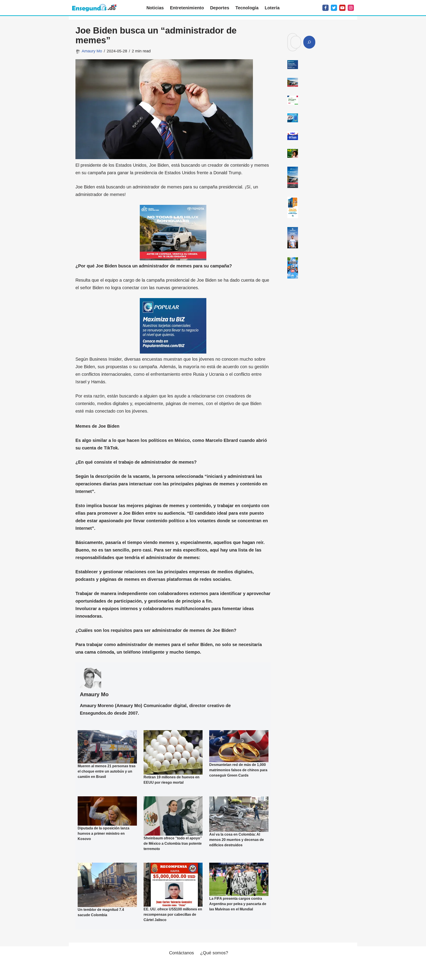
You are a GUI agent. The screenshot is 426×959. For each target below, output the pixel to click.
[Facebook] (325, 8)
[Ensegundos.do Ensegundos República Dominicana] (94, 7)
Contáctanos (181, 952)
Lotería (272, 7)
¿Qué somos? (214, 952)
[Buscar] (309, 42)
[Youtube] (342, 8)
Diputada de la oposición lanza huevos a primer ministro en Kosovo (103, 833)
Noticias (155, 7)
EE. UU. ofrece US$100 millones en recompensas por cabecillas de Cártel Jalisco (173, 914)
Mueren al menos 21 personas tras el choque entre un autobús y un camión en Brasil (107, 771)
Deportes (219, 7)
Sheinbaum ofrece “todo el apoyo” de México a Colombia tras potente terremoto (173, 843)
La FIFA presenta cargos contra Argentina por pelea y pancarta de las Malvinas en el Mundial (237, 904)
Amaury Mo (92, 51)
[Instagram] (351, 8)
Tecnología (246, 7)
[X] (334, 8)
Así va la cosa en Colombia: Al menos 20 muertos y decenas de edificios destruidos (236, 839)
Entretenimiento (187, 7)
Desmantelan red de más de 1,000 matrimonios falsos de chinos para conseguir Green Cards (238, 770)
